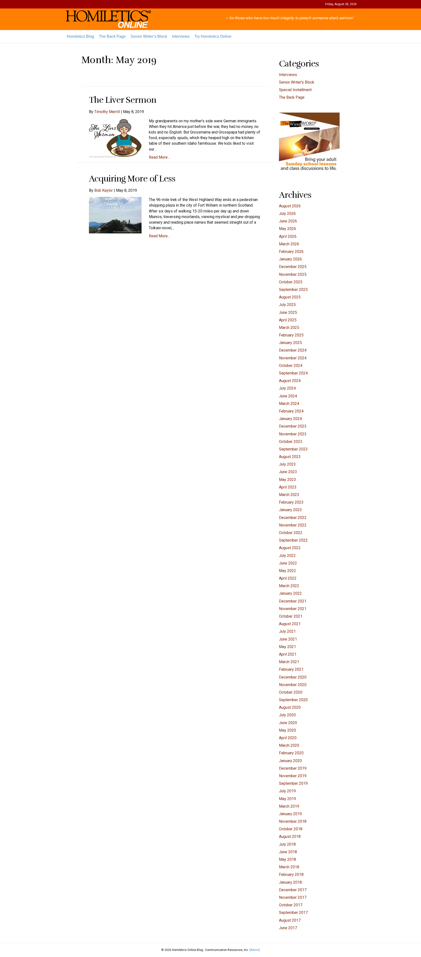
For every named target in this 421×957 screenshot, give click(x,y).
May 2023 (287, 479)
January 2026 (290, 259)
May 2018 (287, 859)
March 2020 (289, 745)
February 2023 (291, 502)
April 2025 (288, 320)
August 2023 (290, 456)
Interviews (181, 36)
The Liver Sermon (122, 100)
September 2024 (293, 373)
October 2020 (290, 692)
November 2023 (292, 434)
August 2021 (290, 624)
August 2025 (290, 297)
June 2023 (288, 471)
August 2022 (290, 547)
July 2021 (287, 631)
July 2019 (287, 791)
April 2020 (288, 738)
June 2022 (288, 563)
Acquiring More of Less (132, 178)
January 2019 (290, 814)
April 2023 (288, 487)
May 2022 (287, 570)
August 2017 (290, 920)
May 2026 (287, 228)
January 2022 (290, 593)
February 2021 (291, 669)
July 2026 (287, 213)
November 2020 (292, 684)
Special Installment (295, 89)
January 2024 (290, 418)
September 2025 (293, 289)
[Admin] (254, 950)
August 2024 (290, 380)
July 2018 (287, 844)
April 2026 (288, 236)
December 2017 (292, 890)
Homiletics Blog (80, 36)
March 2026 (289, 244)
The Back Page (112, 36)
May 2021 (287, 646)
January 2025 (290, 342)
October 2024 (290, 365)
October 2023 (290, 441)
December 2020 (292, 677)
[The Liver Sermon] (115, 137)
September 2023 (293, 449)
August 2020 (290, 707)
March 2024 (289, 403)
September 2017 (293, 912)
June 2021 (288, 639)
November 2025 (292, 274)
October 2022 (290, 532)
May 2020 (287, 730)
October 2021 (290, 616)
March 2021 (289, 662)
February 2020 (291, 753)
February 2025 (291, 335)
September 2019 (293, 783)
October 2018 (290, 829)
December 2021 (292, 601)
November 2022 (292, 525)
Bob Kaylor (103, 190)
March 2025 (289, 327)
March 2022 (289, 586)
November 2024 (292, 358)
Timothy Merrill (107, 111)
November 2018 (292, 821)
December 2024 (292, 350)
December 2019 (292, 768)
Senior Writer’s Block (149, 36)
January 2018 (290, 882)
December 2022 (292, 517)
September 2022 (293, 540)
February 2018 (291, 874)
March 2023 (289, 494)
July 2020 (287, 715)
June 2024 (288, 396)
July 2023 (287, 464)
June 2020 (288, 722)
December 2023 (292, 426)
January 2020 (290, 760)
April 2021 (288, 654)
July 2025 (287, 304)
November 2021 (292, 608)
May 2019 (287, 798)
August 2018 (290, 836)
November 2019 (292, 776)
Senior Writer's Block (296, 82)
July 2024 (287, 388)
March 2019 (289, 806)
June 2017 (288, 928)
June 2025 (288, 312)
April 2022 (288, 578)
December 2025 (292, 266)
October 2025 (290, 282)
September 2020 (293, 700)
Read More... (159, 157)
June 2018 (288, 852)
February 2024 (291, 411)
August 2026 (290, 206)
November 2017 (292, 897)
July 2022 (287, 555)
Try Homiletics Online (212, 36)
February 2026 (291, 251)
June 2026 (288, 221)
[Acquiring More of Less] (115, 215)
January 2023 (290, 509)
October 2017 (290, 905)
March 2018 (289, 867)
